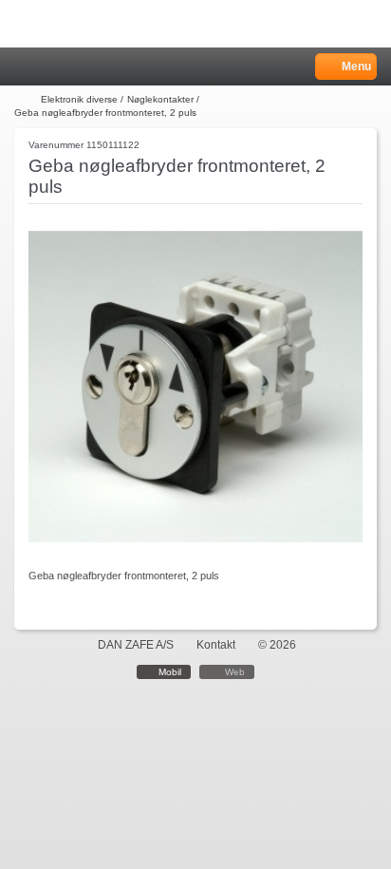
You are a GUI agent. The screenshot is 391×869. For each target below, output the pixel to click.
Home (23, 67)
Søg (73, 67)
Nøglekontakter (160, 99)
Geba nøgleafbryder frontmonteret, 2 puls (105, 112)
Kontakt (215, 645)
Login (49, 67)
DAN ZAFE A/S (136, 645)
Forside (25, 99)
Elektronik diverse (79, 99)
